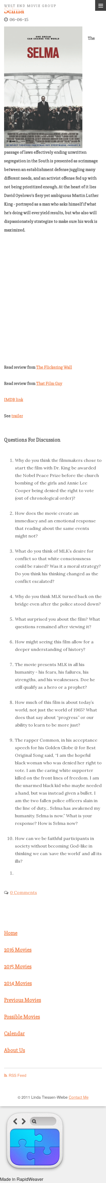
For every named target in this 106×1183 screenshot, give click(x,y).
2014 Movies (18, 983)
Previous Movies (22, 1000)
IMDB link (13, 399)
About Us (14, 1050)
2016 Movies (18, 949)
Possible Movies (22, 1016)
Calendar (14, 1033)
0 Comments (23, 892)
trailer (17, 416)
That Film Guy (49, 383)
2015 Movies (18, 966)
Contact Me (79, 1097)
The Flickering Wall (54, 367)
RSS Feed (17, 1075)
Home (10, 933)
